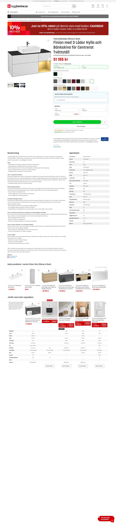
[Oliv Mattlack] (69, 81)
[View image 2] (16, 85)
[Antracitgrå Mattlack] (55, 81)
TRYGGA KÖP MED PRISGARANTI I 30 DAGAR (42, 1)
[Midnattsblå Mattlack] (64, 81)
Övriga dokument (12, 257)
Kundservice (93, 7)
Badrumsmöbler (23, 20)
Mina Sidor (98, 7)
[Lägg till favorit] (48, 40)
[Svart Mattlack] (78, 81)
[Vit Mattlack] (92, 81)
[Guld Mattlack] (64, 88)
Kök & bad (10, 20)
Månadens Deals (76, 12)
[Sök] (74, 6)
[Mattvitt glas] (60, 74)
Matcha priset (67, 63)
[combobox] (66, 67)
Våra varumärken (65, 12)
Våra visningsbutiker (53, 12)
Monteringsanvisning (12, 256)
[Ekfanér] (60, 81)
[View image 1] (10, 85)
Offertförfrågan (81, 126)
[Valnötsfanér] (83, 81)
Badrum (16, 20)
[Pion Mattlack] (74, 81)
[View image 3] (22, 85)
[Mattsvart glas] (55, 74)
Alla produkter (14, 12)
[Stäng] (98, 517)
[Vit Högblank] (87, 81)
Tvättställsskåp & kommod (34, 20)
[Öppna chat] (112, 520)
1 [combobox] (105, 122)
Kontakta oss (41, 12)
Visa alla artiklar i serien (101, 267)
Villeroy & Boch (57, 146)
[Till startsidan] (18, 6)
